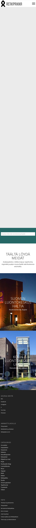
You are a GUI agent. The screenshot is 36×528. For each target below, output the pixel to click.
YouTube (3, 410)
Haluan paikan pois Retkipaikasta (9, 517)
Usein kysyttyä (4, 514)
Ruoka (3, 480)
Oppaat (3, 471)
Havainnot (4, 450)
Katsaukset (4, 457)
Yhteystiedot (4, 426)
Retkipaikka (4, 478)
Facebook (3, 401)
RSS (2, 399)
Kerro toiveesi (4, 511)
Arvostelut (4, 445)
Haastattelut (4, 447)
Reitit (2, 473)
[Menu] (32, 3)
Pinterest (3, 413)
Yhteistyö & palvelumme (7, 502)
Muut (2, 468)
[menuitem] (32, 3)
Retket (3, 475)
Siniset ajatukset (6, 482)
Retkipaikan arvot (5, 432)
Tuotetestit (4, 487)
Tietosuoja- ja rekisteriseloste (8, 519)
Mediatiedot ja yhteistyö (7, 429)
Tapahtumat (4, 485)
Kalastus (3, 452)
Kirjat (2, 461)
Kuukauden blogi (6, 464)
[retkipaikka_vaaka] (14, 3)
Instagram (3, 404)
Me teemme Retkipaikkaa (7, 508)
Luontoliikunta (5, 466)
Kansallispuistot (5, 454)
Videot (3, 489)
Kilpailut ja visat (5, 459)
